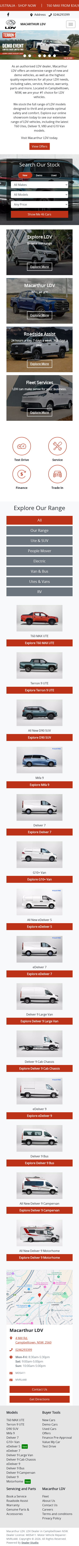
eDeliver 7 (13, 1451)
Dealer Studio (30, 1542)
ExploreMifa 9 (39, 785)
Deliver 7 (12, 1438)
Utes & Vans (39, 581)
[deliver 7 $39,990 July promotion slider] (44, 55)
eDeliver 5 (13, 1446)
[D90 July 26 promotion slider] (29, 55)
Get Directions (40, 1399)
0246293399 (61, 15)
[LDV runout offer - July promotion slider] (24, 55)
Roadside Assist (17, 1501)
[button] (70, 24)
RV (39, 591)
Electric (39, 561)
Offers (46, 1433)
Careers (47, 1509)
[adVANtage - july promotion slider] (49, 55)
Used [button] (53, 175)
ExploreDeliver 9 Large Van (39, 1021)
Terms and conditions (57, 1514)
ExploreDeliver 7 (39, 832)
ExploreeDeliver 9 (39, 1116)
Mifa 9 (10, 1433)
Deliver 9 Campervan (20, 1473)
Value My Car (51, 1442)
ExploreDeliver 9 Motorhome (39, 1258)
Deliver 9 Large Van (19, 1455)
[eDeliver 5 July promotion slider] (39, 55)
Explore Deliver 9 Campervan (39, 1210)
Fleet (45, 1496)
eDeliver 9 (13, 1464)
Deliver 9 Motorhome (14, 1479)
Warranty (12, 1505)
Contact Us (39, 1389)
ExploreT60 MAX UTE (39, 643)
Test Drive (49, 1446)
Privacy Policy (51, 1518)
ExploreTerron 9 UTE (39, 690)
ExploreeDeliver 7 (39, 974)
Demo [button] (39, 175)
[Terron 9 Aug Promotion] (39, 45)
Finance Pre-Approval (57, 1438)
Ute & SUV (39, 540)
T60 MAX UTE (15, 1420)
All (39, 520)
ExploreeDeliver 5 (39, 927)
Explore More (39, 267)
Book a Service (16, 1496)
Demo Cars (50, 1424)
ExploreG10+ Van (39, 879)
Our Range (39, 530)
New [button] (25, 175)
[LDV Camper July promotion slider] (54, 55)
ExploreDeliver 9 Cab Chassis (39, 1068)
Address (40, 15)
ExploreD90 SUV (39, 737)
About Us (48, 1501)
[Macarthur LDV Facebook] (8, 14)
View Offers (39, 146)
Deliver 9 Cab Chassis (21, 1459)
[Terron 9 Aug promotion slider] (34, 55)
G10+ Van (13, 1442)
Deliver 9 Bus (15, 1468)
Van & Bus (39, 571)
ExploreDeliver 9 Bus (39, 1163)
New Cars (48, 1420)
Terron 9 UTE (15, 1424)
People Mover (39, 550)
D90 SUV (12, 1429)
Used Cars (49, 1429)
